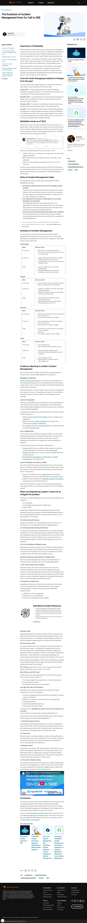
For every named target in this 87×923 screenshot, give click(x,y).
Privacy (12, 917)
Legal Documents (6, 917)
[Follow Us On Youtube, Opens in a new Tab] (80, 901)
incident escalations (41, 421)
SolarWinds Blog (75, 890)
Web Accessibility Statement (32, 917)
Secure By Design (47, 907)
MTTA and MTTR (33, 409)
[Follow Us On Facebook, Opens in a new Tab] (74, 40)
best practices (28, 875)
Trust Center (46, 903)
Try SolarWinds (47, 888)
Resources (51, 2)
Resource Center (75, 892)
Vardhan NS (10, 33)
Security (45, 900)
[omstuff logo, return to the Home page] (15, 2)
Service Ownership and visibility (29, 380)
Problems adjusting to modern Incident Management (9, 69)
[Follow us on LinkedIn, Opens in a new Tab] (83, 901)
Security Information (48, 909)
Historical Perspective (41, 875)
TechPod (40, 2)
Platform (30, 2)
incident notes (35, 428)
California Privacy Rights (20, 917)
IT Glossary (74, 894)
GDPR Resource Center (48, 905)
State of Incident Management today (9, 60)
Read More (70, 150)
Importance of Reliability (8, 48)
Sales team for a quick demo (31, 820)
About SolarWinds (61, 900)
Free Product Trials (47, 890)
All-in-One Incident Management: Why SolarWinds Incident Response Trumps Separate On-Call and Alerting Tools (47, 847)
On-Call (22, 523)
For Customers (61, 888)
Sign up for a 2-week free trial (39, 815)
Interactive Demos (47, 894)
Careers (59, 905)
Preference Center (47, 896)
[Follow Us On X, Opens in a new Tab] (81, 40)
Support (59, 892)
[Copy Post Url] (84, 40)
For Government (61, 907)
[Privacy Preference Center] (2, 920)
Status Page (53, 450)
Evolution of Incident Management (7, 64)
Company (59, 903)
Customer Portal (61, 890)
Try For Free (36, 621)
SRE (48, 878)
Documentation (60, 894)
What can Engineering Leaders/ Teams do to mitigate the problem (7, 74)
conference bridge (43, 426)
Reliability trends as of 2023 (9, 57)
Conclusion (5, 78)
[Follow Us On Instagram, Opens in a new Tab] (78, 40)
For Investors (60, 909)
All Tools (45, 892)
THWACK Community (62, 896)
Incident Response (7, 10)
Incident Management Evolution (28, 878)
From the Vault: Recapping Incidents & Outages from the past (9, 52)
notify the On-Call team (40, 417)
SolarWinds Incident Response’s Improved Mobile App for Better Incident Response (36, 843)
